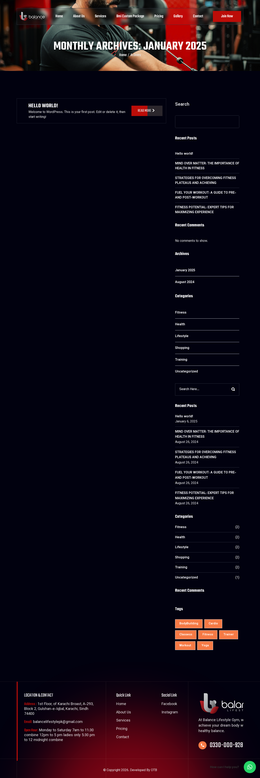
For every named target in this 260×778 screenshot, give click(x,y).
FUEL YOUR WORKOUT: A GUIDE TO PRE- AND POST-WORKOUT (205, 195)
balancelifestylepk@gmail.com (53, 722)
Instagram (169, 712)
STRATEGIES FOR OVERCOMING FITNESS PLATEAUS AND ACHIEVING (205, 181)
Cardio (213, 623)
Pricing (158, 16)
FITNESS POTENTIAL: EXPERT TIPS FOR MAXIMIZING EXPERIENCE (204, 210)
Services (100, 16)
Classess (185, 634)
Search (182, 105)
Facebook (169, 704)
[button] (250, 767)
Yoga (205, 645)
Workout (185, 645)
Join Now (227, 16)
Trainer (228, 634)
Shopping (182, 348)
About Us (79, 16)
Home (59, 16)
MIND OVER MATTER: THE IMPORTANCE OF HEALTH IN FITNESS (207, 166)
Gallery (178, 16)
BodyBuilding (188, 623)
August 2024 (184, 282)
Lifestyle (181, 336)
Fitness (180, 312)
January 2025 (185, 270)
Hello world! (43, 106)
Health (180, 324)
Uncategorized (186, 371)
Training (181, 359)
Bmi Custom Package (130, 16)
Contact (198, 16)
